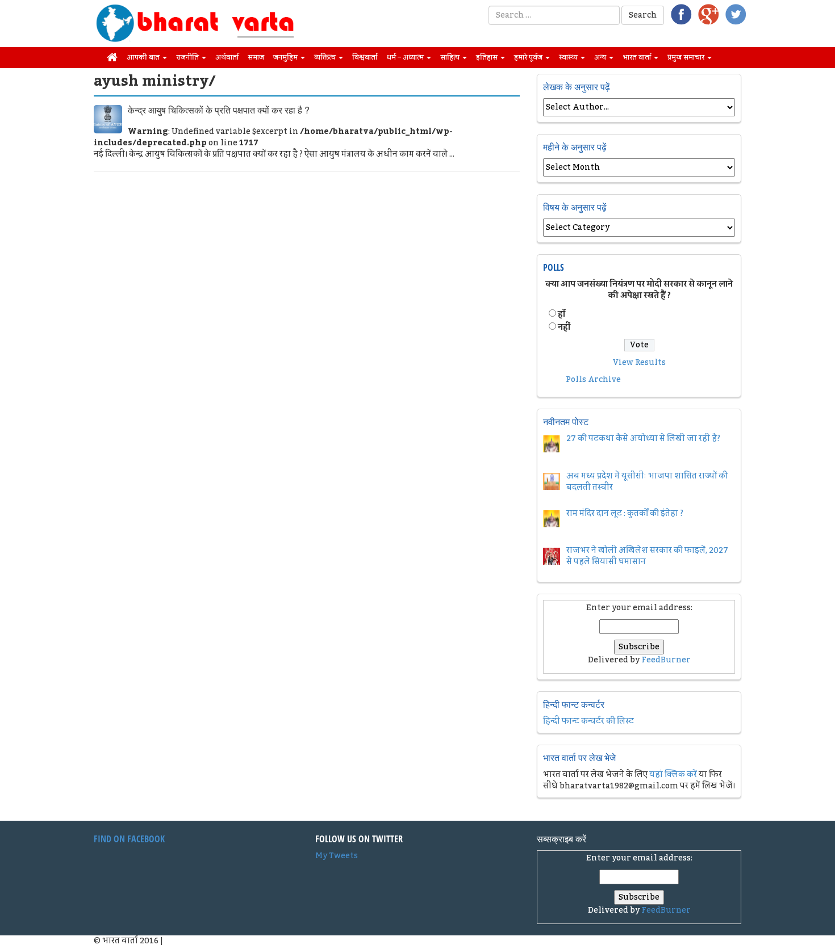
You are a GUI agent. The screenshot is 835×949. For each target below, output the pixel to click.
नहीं (564, 327)
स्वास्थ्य (569, 57)
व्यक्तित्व (325, 57)
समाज (256, 57)
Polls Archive (593, 380)
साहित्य (450, 57)
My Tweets (336, 856)
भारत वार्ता (638, 57)
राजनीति (188, 57)
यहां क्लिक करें (673, 775)
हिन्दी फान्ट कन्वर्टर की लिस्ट (588, 721)
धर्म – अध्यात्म (405, 57)
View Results (639, 363)
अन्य (601, 57)
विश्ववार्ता (364, 57)
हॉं (561, 314)
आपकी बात (144, 57)
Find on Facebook (129, 839)
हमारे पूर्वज (529, 57)
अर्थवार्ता (227, 57)
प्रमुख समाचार (686, 57)
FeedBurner (666, 660)
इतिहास (487, 57)
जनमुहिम (286, 57)
